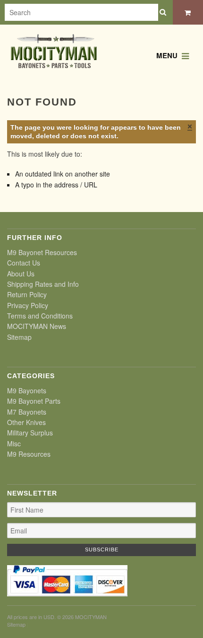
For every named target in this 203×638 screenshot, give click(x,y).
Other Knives (26, 422)
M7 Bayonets (26, 411)
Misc (14, 443)
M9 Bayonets (26, 390)
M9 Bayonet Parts (33, 401)
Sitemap (19, 337)
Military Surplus (30, 432)
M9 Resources (29, 454)
